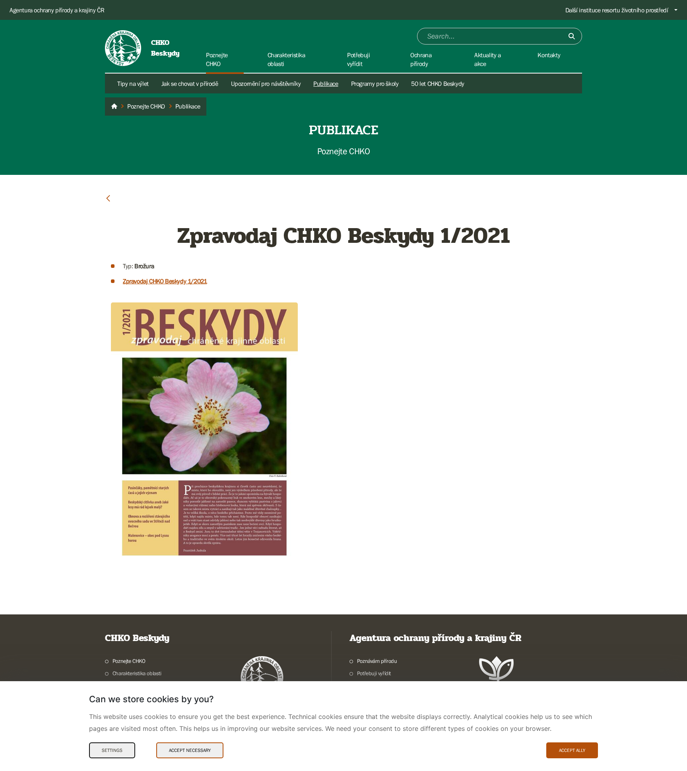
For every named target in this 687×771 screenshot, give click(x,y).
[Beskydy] (114, 106)
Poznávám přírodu (377, 661)
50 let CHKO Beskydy (437, 83)
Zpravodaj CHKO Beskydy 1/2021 (165, 281)
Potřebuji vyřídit (374, 673)
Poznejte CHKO (129, 661)
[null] (108, 197)
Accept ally (572, 750)
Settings (112, 750)
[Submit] (572, 36)
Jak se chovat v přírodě (189, 83)
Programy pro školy (375, 83)
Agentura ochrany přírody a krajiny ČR (57, 10)
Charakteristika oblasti (137, 673)
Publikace (325, 83)
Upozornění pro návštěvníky (266, 83)
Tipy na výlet (133, 83)
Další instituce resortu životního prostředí (616, 10)
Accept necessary (190, 750)
